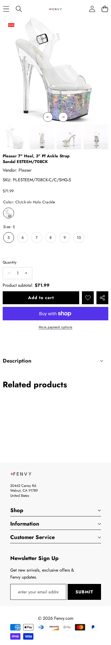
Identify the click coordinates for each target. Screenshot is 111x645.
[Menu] (6, 9)
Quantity (9, 262)
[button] (105, 9)
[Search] (19, 9)
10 (79, 237)
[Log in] (92, 9)
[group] (15, 137)
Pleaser (25, 170)
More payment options (55, 327)
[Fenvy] (55, 9)
